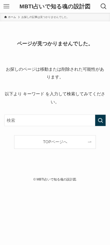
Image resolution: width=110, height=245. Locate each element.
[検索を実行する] (100, 120)
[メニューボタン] (6, 6)
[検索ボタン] (103, 6)
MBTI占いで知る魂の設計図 (55, 6)
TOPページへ (55, 142)
